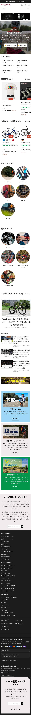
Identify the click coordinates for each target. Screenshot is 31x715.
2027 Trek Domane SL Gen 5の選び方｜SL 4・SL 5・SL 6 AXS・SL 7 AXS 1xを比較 (21, 352)
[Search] (28, 8)
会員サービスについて (7, 539)
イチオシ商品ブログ (22, 61)
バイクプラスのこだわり (7, 536)
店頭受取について (5, 607)
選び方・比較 (24, 356)
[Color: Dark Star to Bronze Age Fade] (22, 140)
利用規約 (3, 602)
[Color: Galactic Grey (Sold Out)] (7, 140)
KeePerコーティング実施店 (8, 586)
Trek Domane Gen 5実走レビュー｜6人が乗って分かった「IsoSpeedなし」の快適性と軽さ (21, 340)
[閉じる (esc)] (29, 677)
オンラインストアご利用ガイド (9, 597)
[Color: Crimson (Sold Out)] (13, 140)
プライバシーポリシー (7, 612)
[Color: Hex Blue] (4, 140)
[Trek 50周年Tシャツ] (11, 97)
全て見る (27, 79)
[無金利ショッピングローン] (15, 432)
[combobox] (15, 8)
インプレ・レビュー (7, 327)
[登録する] (22, 703)
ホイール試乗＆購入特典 (7, 588)
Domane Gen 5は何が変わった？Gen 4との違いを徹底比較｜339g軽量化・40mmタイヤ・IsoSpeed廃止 (21, 364)
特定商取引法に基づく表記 (8, 615)
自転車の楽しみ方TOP (22, 71)
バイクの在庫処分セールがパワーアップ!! (15, 1)
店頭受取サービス (5, 573)
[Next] (27, 20)
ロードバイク (14, 327)
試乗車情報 (4, 570)
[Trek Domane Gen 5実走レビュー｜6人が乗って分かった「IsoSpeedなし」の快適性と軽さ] (7, 339)
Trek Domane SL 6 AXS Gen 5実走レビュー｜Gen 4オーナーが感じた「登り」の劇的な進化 (16, 322)
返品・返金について (6, 610)
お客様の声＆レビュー (7, 551)
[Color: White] (4, 102)
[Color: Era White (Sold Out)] (10, 140)
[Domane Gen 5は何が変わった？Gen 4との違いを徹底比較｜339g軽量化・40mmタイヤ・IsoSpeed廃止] (7, 363)
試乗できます (4, 544)
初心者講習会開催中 (6, 546)
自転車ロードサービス (7, 568)
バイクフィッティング (7, 583)
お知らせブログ (7, 65)
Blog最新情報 (4, 554)
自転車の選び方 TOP (7, 71)
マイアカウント (5, 559)
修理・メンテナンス (6, 581)
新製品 (18, 327)
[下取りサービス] (15, 400)
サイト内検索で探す (7, 61)
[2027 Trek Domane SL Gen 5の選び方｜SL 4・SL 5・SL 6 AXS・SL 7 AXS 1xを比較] (7, 352)
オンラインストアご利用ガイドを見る (9, 660)
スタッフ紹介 (4, 549)
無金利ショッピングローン (8, 565)
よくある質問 (4, 600)
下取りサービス (5, 578)
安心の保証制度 (5, 541)
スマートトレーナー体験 (7, 591)
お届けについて (5, 605)
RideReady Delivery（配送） (8, 576)
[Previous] (24, 20)
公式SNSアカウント (6, 556)
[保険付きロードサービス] (15, 465)
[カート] (25, 5)
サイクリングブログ (22, 66)
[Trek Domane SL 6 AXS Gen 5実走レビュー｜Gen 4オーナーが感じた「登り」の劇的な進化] (16, 308)
